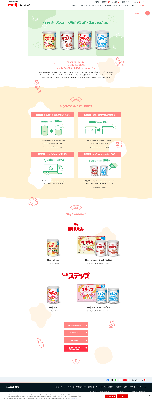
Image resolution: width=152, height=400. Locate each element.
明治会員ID (104, 2)
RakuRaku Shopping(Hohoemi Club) (74, 348)
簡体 (121, 392)
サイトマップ (67, 387)
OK (123, 396)
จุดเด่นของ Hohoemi (74, 325)
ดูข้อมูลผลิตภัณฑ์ (74, 340)
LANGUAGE (137, 13)
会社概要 (114, 2)
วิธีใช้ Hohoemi (74, 333)
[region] (76, 396)
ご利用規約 (118, 387)
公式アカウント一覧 (136, 380)
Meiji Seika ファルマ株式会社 (137, 391)
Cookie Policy (74, 398)
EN (114, 392)
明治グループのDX (129, 387)
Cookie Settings (141, 387)
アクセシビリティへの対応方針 (104, 387)
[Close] (149, 396)
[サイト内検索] (143, 2)
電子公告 (90, 387)
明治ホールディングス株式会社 (130, 2)
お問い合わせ (58, 387)
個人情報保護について (79, 387)
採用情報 (96, 2)
